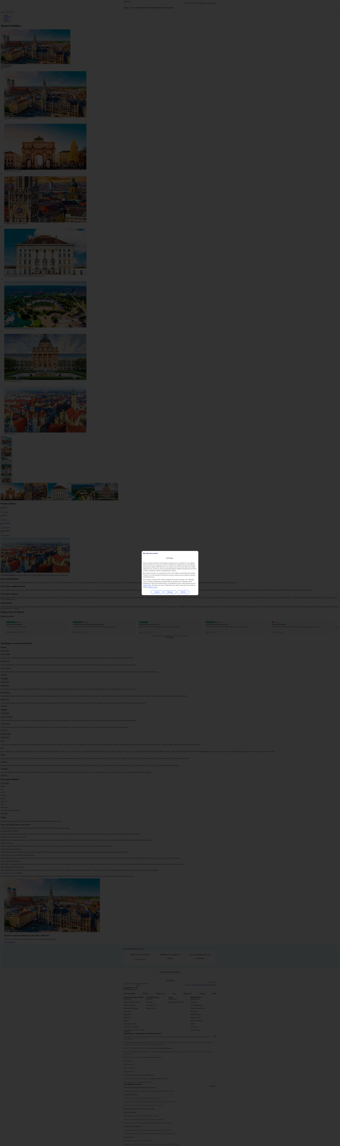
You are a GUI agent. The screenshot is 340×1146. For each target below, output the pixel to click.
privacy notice (153, 587)
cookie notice (147, 585)
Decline (183, 592)
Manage (170, 592)
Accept (157, 592)
